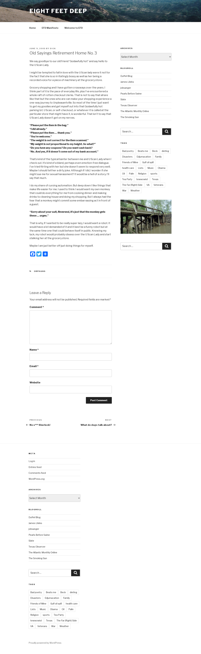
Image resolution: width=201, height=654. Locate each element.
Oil (123, 173)
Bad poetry (128, 151)
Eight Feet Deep (58, 11)
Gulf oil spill (148, 162)
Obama (161, 168)
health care (128, 168)
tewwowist (142, 179)
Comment (37, 307)
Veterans (158, 185)
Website (35, 382)
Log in (32, 461)
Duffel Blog (126, 76)
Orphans (40, 271)
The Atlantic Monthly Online (134, 111)
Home (32, 28)
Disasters (127, 156)
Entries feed (35, 467)
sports (153, 173)
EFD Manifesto (50, 28)
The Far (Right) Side (132, 185)
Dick (53, 48)
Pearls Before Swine (131, 93)
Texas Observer (128, 105)
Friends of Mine (130, 162)
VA (148, 185)
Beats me (143, 151)
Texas (155, 179)
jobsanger (125, 87)
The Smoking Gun (129, 117)
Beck (155, 151)
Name (34, 349)
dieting (165, 151)
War (124, 190)
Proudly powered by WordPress (45, 642)
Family (158, 156)
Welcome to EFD (73, 28)
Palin (131, 173)
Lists (140, 168)
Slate (123, 99)
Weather (135, 190)
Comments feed (37, 473)
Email (34, 366)
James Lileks (127, 81)
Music (150, 168)
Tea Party (127, 179)
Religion (142, 173)
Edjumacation (144, 156)
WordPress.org (37, 479)
